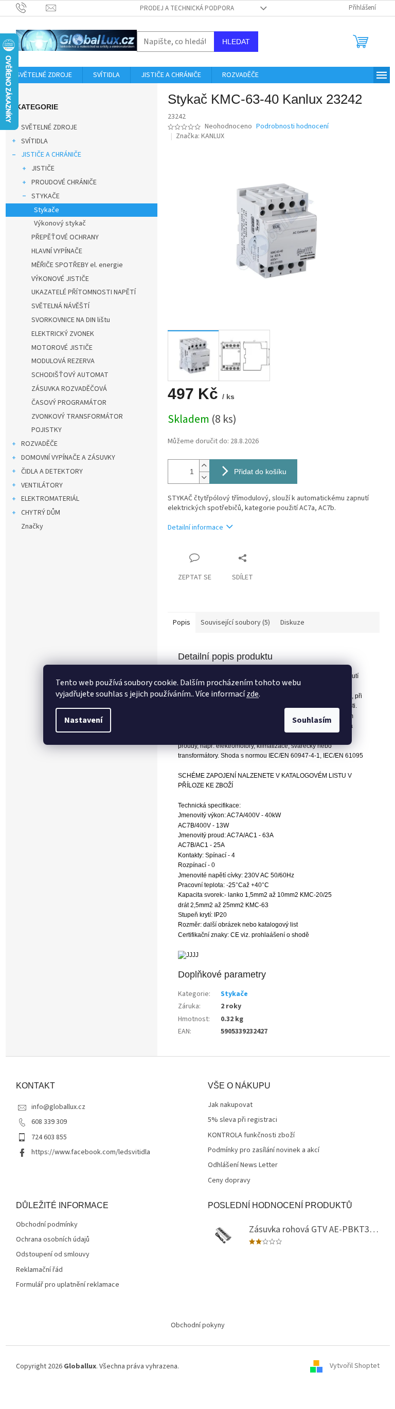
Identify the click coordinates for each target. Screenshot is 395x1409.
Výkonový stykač (60, 223)
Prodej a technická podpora (187, 8)
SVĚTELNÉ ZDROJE (49, 127)
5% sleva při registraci (242, 1120)
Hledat (236, 41)
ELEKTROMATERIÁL (50, 499)
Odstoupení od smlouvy (52, 1255)
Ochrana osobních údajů (52, 1240)
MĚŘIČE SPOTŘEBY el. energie (77, 265)
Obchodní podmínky (47, 1225)
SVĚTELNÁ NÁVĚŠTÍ (60, 306)
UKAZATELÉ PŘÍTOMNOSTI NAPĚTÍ (83, 292)
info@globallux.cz (58, 1107)
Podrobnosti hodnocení (292, 126)
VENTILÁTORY (42, 485)
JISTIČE (43, 168)
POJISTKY (46, 430)
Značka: (200, 136)
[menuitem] (44, 75)
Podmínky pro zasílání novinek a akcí (263, 1150)
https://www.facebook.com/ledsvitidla (90, 1152)
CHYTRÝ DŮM (40, 513)
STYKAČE (45, 196)
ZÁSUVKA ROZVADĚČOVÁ (69, 389)
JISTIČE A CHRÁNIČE (51, 154)
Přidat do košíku (260, 471)
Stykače (46, 210)
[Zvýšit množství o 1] (204, 466)
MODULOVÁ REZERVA (63, 361)
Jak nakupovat (230, 1105)
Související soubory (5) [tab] (235, 622)
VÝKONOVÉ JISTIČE (60, 279)
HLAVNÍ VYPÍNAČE (56, 251)
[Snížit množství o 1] (204, 477)
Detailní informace (195, 527)
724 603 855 (49, 1137)
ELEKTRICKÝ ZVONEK (62, 334)
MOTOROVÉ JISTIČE (62, 348)
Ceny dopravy (229, 1181)
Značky (32, 526)
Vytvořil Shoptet (355, 1366)
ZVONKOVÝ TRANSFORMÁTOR (77, 416)
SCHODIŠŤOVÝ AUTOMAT (70, 375)
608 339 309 (49, 1122)
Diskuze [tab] (292, 622)
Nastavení (83, 720)
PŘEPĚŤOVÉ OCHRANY (65, 237)
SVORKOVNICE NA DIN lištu (70, 320)
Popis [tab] (181, 622)
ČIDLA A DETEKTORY (52, 471)
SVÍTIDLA (34, 141)
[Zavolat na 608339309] (31, 7)
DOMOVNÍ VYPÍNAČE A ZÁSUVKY (68, 458)
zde (252, 694)
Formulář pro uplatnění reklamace (67, 1285)
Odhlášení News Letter (243, 1165)
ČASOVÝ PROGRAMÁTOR (68, 403)
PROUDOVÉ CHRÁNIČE (64, 182)
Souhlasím (312, 720)
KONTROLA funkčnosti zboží (251, 1135)
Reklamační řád (39, 1270)
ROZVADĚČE (39, 444)
